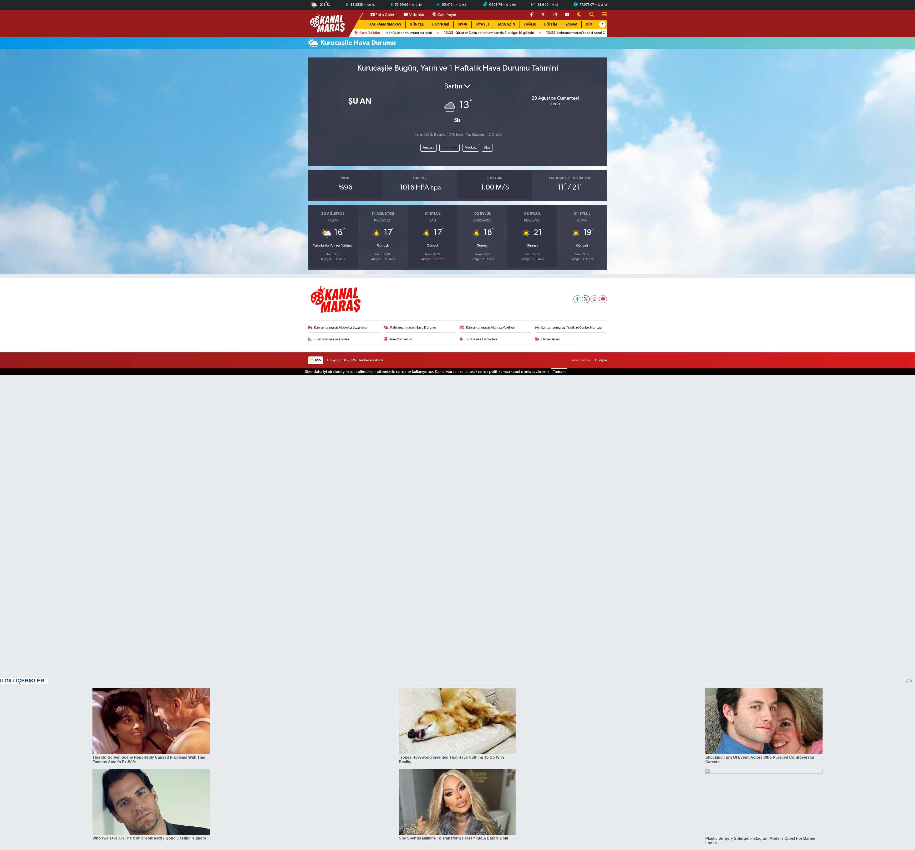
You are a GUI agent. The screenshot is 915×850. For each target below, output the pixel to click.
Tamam (559, 372)
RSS (318, 360)
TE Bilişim (600, 360)
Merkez (471, 147)
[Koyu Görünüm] (579, 15)
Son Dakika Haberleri (481, 339)
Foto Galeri (386, 15)
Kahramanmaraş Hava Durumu (413, 327)
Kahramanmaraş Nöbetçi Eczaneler (341, 327)
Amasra (428, 147)
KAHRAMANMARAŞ (385, 24)
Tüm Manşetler (401, 339)
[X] (586, 299)
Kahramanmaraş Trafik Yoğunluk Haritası (571, 327)
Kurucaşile (449, 147)
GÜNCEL (417, 24)
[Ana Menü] (602, 15)
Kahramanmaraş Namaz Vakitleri (490, 327)
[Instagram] (594, 299)
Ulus (487, 147)
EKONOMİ (440, 24)
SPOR (462, 24)
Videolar (416, 15)
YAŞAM (571, 24)
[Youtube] (603, 299)
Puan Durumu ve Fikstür (331, 339)
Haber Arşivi (550, 339)
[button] (602, 24)
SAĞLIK (530, 24)
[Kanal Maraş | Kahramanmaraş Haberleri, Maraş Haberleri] (327, 23)
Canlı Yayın (446, 15)
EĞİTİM (550, 24)
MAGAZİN (506, 24)
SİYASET (483, 24)
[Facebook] (577, 299)
